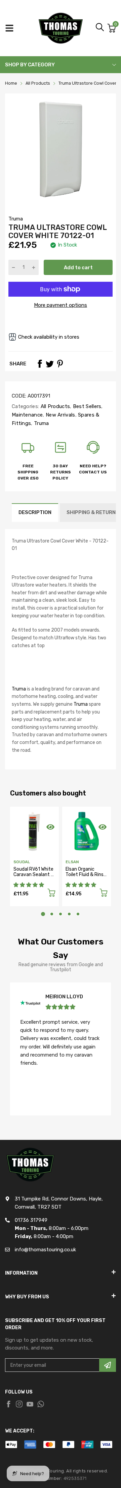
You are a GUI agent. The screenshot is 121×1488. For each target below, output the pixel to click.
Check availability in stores (48, 337)
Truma (15, 219)
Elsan (72, 861)
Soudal (21, 861)
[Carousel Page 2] (52, 914)
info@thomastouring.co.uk (45, 1250)
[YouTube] (30, 1404)
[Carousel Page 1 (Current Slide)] (43, 914)
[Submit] (107, 1365)
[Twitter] (50, 364)
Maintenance (27, 415)
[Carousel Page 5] (78, 914)
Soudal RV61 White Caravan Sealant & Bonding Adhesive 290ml (33, 877)
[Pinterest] (60, 364)
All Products (54, 406)
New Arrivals (59, 415)
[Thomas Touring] (60, 28)
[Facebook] (40, 364)
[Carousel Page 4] (69, 914)
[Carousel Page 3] (60, 914)
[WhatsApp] (40, 1404)
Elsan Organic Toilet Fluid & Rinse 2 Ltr (86, 874)
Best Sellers (87, 406)
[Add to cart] (51, 894)
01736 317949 (31, 1220)
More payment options (60, 305)
